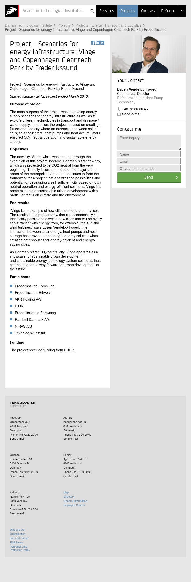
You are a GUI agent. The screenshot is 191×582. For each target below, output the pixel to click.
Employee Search (74, 505)
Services (106, 11)
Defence (168, 11)
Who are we (17, 529)
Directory (69, 496)
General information (75, 501)
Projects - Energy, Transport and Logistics (108, 25)
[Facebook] (93, 43)
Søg (92, 11)
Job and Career (19, 538)
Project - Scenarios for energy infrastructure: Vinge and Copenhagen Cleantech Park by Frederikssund (86, 29)
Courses (148, 11)
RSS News (16, 542)
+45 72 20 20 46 (135, 108)
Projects (127, 11)
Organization (17, 534)
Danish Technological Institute (28, 25)
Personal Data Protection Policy (20, 548)
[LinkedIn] (98, 43)
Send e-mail (131, 113)
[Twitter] (102, 43)
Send (148, 178)
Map (66, 492)
